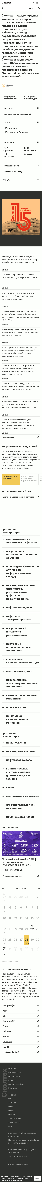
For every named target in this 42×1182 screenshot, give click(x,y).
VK (9, 1099)
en (32, 8)
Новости (12, 1068)
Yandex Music (14, 1118)
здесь (20, 1180)
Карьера (12, 1080)
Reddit (11, 1111)
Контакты (12, 1088)
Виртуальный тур (16, 1084)
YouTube (12, 1103)
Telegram (12, 1095)
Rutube (11, 1115)
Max (10, 1126)
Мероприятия (14, 1072)
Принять (37, 1178)
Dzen (10, 1107)
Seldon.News (14, 1122)
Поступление (14, 1076)
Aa (39, 8)
